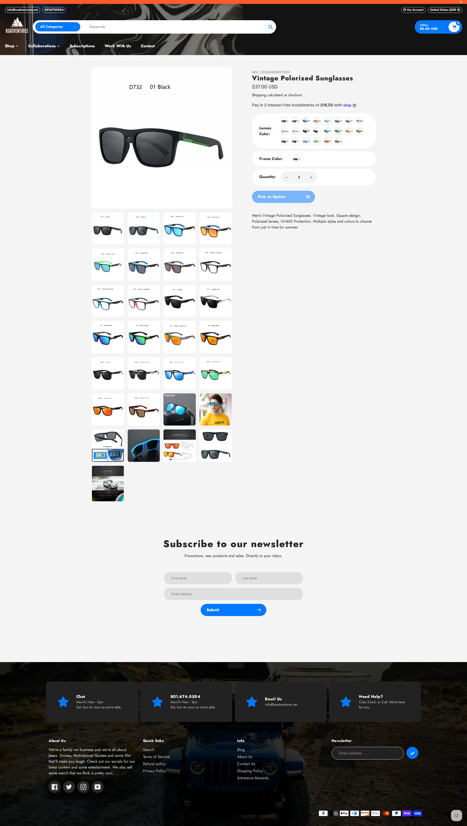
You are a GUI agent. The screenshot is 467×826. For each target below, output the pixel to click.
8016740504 (54, 10)
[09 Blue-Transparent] (285, 131)
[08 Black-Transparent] (360, 121)
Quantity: (267, 177)
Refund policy (154, 764)
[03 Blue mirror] (328, 131)
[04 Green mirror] (338, 131)
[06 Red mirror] (360, 131)
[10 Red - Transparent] (295, 131)
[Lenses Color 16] (285, 141)
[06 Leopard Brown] (338, 141)
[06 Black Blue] (338, 121)
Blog (241, 749)
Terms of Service (156, 757)
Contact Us (246, 764)
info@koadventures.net (22, 10)
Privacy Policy (154, 771)
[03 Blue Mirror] (306, 121)
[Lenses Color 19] (317, 141)
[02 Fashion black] (295, 141)
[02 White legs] (317, 131)
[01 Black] (306, 131)
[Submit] (412, 753)
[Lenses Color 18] (306, 141)
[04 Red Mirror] (317, 121)
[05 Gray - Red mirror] (349, 131)
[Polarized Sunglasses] (296, 159)
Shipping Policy (250, 771)
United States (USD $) (445, 10)
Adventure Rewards (253, 778)
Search (148, 749)
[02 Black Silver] (295, 121)
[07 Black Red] (349, 121)
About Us (244, 757)
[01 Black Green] (285, 121)
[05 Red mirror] (328, 141)
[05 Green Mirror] (328, 121)
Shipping (259, 95)
